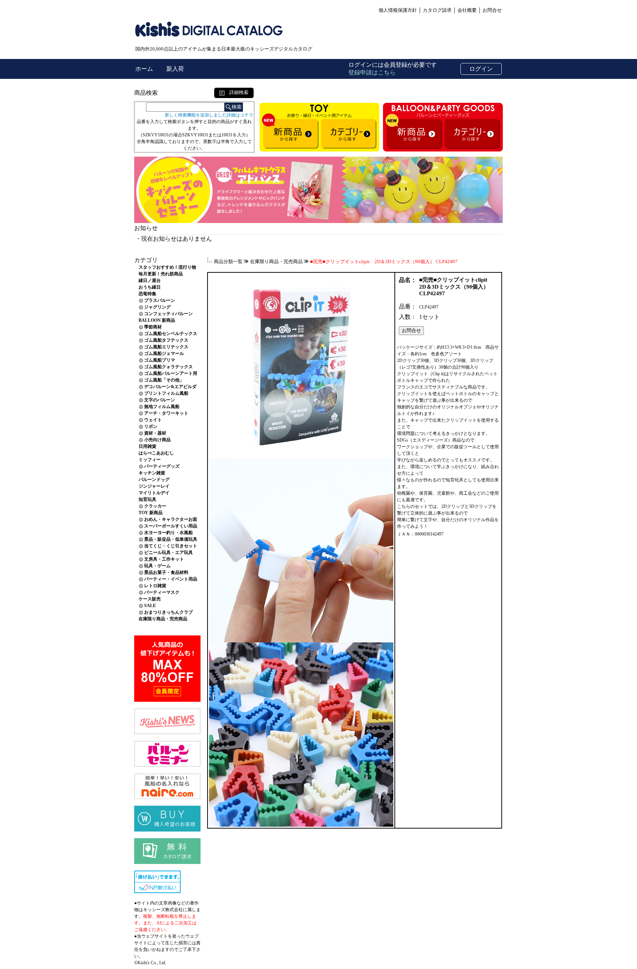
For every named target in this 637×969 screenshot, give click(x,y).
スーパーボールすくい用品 (170, 526)
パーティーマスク (162, 592)
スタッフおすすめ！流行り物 (167, 267)
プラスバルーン (159, 300)
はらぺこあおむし (156, 453)
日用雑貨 (147, 446)
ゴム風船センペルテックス (170, 333)
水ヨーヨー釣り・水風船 (168, 532)
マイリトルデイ (154, 492)
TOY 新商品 (151, 512)
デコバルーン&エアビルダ (170, 386)
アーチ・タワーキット (166, 413)
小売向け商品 (157, 439)
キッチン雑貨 (152, 472)
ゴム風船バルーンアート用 (170, 373)
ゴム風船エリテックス (166, 346)
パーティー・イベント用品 (170, 579)
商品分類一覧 (228, 261)
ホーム (144, 69)
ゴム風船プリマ (159, 360)
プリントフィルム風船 (166, 393)
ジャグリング (157, 307)
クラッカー (155, 506)
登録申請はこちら (372, 72)
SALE (150, 605)
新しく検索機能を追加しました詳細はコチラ (209, 115)
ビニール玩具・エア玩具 (168, 552)
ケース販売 (150, 599)
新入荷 (175, 69)
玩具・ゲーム (157, 565)
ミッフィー (150, 459)
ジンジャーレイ (154, 486)
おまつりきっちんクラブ (168, 612)
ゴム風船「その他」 (164, 380)
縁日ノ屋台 (150, 280)
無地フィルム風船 (162, 406)
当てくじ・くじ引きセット (170, 545)
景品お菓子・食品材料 (166, 572)
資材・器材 (155, 433)
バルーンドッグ (154, 479)
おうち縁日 (150, 287)
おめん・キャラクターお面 (170, 519)
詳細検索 (236, 92)
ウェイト (153, 419)
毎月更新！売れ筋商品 (161, 273)
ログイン (481, 69)
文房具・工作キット (164, 559)
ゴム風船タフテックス (166, 340)
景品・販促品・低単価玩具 (170, 539)
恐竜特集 (147, 293)
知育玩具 (147, 499)
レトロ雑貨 (155, 585)
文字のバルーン (159, 399)
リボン (150, 426)
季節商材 (153, 327)
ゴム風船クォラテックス (168, 366)
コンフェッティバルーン (168, 313)
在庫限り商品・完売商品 (163, 618)
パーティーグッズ (162, 466)
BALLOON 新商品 (157, 320)
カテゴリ (146, 260)
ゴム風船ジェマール (164, 353)
